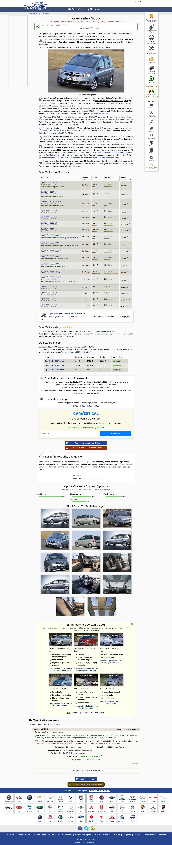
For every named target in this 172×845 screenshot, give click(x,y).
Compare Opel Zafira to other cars (151, 95)
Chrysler (50, 801)
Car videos (137, 835)
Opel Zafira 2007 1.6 (49, 192)
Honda (122, 801)
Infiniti (143, 801)
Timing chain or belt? (151, 31)
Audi (19, 801)
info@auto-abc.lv (90, 842)
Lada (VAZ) (29, 811)
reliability (151, 138)
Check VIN (115, 434)
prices (151, 131)
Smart (71, 821)
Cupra (71, 801)
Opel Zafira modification (99, 114)
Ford (111, 801)
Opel (38, 13)
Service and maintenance (151, 52)
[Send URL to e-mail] (92, 828)
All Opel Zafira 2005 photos (86, 95)
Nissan (112, 811)
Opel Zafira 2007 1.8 (49, 217)
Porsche (142, 811)
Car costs (151, 62)
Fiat (101, 801)
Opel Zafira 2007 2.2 (49, 293)
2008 (96, 406)
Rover (163, 811)
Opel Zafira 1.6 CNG (55, 125)
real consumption (72, 238)
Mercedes (70, 811)
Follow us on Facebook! (86, 839)
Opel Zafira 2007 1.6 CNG (51, 201)
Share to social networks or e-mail (87, 447)
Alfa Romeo (9, 801)
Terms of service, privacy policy (155, 835)
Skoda (60, 821)
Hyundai (132, 801)
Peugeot (132, 811)
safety (151, 145)
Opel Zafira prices (104, 158)
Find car (96, 9)
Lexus (50, 811)
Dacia (81, 801)
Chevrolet (40, 801)
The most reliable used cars (151, 21)
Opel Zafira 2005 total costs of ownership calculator (86, 388)
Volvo (132, 821)
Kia (19, 811)
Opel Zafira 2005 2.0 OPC (51, 277)
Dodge (91, 801)
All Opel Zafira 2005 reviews (86, 770)
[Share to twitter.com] (86, 828)
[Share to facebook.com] (79, 828)
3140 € (69, 753)
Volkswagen (122, 821)
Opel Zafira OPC (97, 128)
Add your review (87, 779)
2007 (89, 406)
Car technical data (24, 835)
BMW (29, 801)
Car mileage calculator (152, 72)
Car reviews (77, 9)
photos (151, 160)
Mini (80, 811)
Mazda (60, 811)
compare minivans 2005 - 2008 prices (76, 352)
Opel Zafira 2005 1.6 (49, 183)
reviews (151, 124)
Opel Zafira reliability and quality (86, 478)
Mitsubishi (91, 811)
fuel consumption (151, 42)
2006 (82, 406)
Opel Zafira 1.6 (52, 103)
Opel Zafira (45, 13)
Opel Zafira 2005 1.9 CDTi (51, 235)
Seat (49, 821)
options (151, 153)
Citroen (60, 801)
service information (151, 116)
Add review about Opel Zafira (151, 168)
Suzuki (91, 821)
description (151, 108)
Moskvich (101, 811)
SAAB (40, 821)
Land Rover (39, 811)
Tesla (101, 821)
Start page (32, 13)
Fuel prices (151, 82)
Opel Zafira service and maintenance (67, 313)
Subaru (81, 821)
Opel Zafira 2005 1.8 (49, 211)
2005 (75, 406)
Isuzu (153, 801)
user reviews (128, 145)
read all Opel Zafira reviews (89, 28)
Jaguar (163, 801)
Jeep (8, 811)
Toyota (112, 821)
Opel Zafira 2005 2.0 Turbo (51, 272)
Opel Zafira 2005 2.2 (49, 286)
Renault (153, 811)
